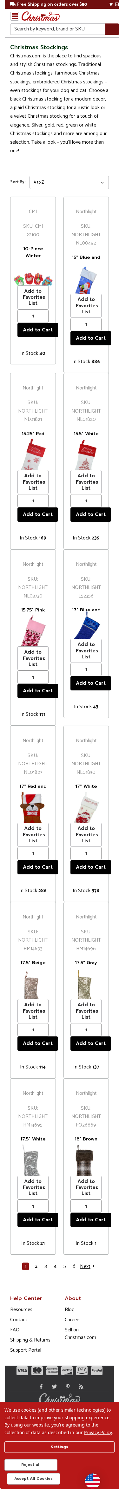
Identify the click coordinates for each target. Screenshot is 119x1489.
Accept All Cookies (33, 1478)
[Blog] (79, 1386)
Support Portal (25, 1350)
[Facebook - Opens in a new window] (39, 1386)
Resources (21, 1309)
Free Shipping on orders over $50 (52, 4)
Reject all (31, 1464)
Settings (59, 1447)
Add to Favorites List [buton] (34, 297)
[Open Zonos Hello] (89, 1478)
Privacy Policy (98, 1432)
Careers (73, 1320)
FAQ (15, 1330)
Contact (18, 1320)
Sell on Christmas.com (80, 1334)
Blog (70, 1309)
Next (85, 1266)
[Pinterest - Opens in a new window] (66, 1386)
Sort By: (17, 182)
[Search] (112, 29)
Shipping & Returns (30, 1340)
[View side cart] (117, 4)
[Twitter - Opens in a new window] (53, 1386)
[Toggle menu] (14, 16)
